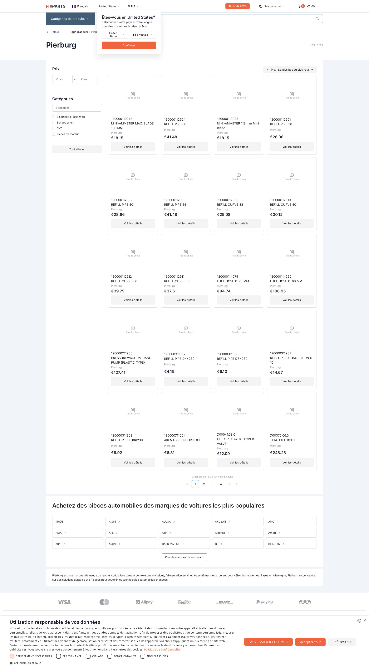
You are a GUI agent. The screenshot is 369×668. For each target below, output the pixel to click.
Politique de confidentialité (162, 649)
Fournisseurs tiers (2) (139, 637)
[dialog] (184, 642)
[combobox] (359, 621)
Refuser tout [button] (342, 642)
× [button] (364, 620)
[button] (123, 663)
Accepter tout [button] (310, 642)
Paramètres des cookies (127, 649)
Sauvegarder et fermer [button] (268, 642)
